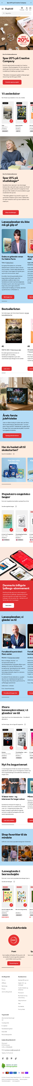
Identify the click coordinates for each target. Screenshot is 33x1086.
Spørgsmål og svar (23, 980)
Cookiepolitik (5, 1023)
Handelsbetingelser (7, 1028)
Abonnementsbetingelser (8, 1019)
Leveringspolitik (16, 1081)
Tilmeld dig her (13, 963)
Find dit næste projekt (12, 82)
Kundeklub (21, 1006)
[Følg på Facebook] (3, 1058)
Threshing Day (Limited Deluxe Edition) (22, 534)
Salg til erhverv (22, 1000)
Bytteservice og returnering (22, 996)
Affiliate (4, 983)
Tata (3, 125)
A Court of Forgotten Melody (8, 534)
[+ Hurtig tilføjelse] (11, 121)
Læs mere (7, 369)
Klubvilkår (4, 1031)
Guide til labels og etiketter (23, 989)
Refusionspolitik (23, 1079)
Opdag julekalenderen (12, 435)
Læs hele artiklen (9, 820)
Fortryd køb (21, 1009)
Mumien (4, 752)
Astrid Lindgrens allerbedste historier (8, 909)
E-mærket (4, 1026)
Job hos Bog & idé (7, 992)
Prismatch (21, 993)
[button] (5, 917)
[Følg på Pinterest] (11, 1058)
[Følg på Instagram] (7, 1058)
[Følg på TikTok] (16, 1058)
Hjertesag (4, 986)
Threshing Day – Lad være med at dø (22, 752)
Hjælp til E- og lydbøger (22, 984)
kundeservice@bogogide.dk (12, 1050)
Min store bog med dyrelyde (22, 909)
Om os (3, 980)
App (19, 1003)
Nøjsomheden (19, 125)
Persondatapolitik (7, 1034)
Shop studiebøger (10, 212)
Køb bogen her (8, 297)
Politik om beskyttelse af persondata (10, 1079)
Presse (3, 989)
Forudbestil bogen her (10, 693)
